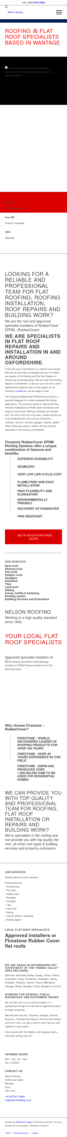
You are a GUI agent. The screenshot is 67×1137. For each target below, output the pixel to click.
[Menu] (57, 12)
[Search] (49, 12)
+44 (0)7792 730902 (15, 1096)
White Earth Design (24, 1122)
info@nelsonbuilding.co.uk (18, 1100)
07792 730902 (39, 2)
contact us (21, 391)
